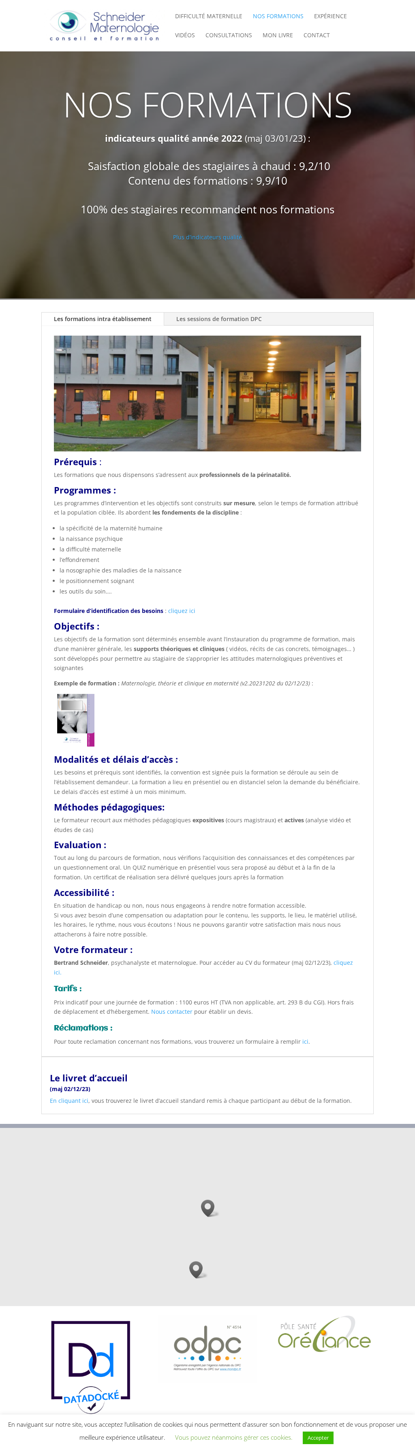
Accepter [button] (318, 1437)
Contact (317, 35)
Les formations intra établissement (103, 319)
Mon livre (278, 35)
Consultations (228, 35)
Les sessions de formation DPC (219, 319)
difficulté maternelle (208, 16)
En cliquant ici (69, 1100)
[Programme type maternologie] (74, 744)
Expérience (330, 16)
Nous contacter (172, 1011)
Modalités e (80, 759)
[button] (210, 1208)
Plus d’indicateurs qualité (207, 237)
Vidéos (185, 35)
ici (305, 1041)
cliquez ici (181, 611)
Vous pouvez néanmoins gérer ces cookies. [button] (234, 1437)
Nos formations (278, 16)
